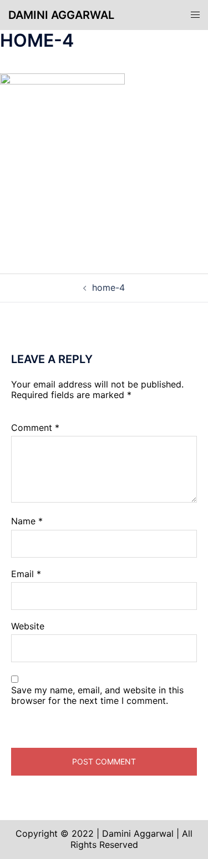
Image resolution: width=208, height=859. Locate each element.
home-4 (108, 287)
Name (27, 521)
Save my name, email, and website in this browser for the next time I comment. (97, 695)
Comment (35, 428)
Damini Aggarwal (61, 15)
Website (27, 626)
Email (26, 574)
